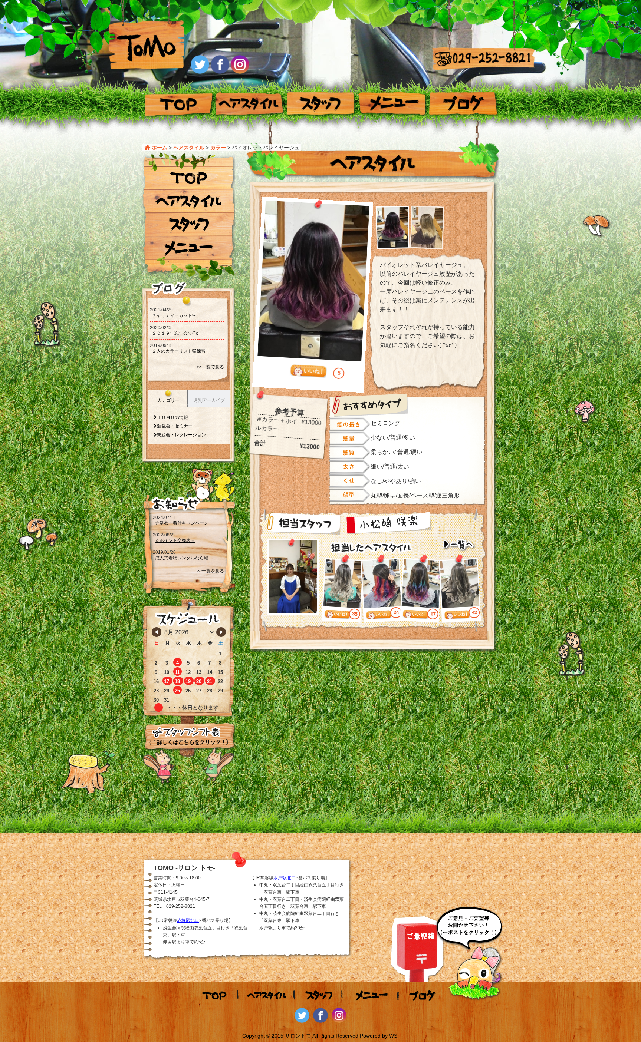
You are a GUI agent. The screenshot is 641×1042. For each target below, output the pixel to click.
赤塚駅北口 (188, 920)
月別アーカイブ (209, 400)
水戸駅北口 (284, 877)
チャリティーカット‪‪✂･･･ (177, 315)
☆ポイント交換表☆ (175, 540)
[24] (378, 615)
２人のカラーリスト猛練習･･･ (182, 351)
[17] (415, 615)
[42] (457, 615)
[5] (308, 371)
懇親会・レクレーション (181, 434)
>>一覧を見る (210, 570)
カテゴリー (168, 400)
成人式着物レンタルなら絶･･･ (185, 557)
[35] (337, 615)
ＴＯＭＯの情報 (172, 417)
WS (393, 1036)
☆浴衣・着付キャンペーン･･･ (185, 523)
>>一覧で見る (210, 367)
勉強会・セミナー (175, 426)
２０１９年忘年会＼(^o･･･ (178, 333)
